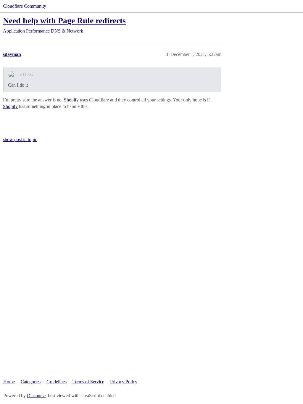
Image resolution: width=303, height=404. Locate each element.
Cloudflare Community (24, 6)
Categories (31, 381)
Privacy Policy (123, 381)
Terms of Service (88, 381)
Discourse (36, 395)
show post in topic (20, 139)
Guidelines (56, 381)
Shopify (71, 99)
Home (9, 381)
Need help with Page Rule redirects (64, 20)
